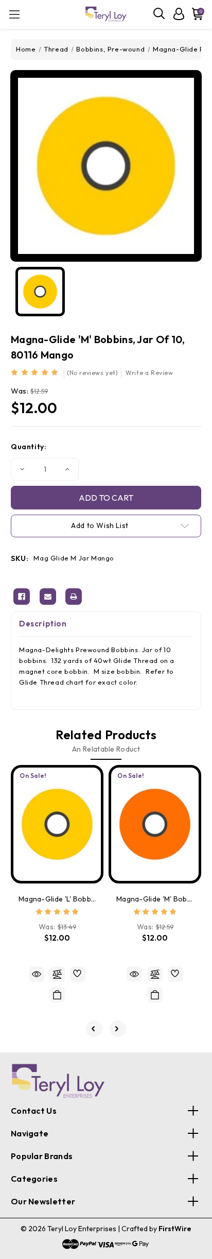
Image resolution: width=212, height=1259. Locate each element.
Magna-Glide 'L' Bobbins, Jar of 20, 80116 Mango (57, 899)
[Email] (48, 596)
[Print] (73, 596)
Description (43, 623)
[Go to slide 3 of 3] (94, 1028)
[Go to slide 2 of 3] (118, 1028)
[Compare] (57, 974)
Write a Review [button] (149, 373)
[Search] (159, 14)
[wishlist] (77, 974)
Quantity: (28, 446)
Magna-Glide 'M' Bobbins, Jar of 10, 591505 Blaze (154, 899)
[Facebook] (21, 596)
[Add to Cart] (57, 994)
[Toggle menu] (14, 14)
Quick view (36, 974)
